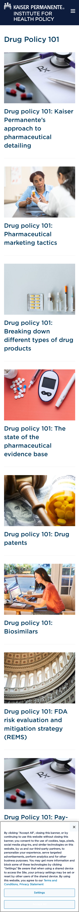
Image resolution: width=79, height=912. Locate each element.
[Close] (74, 827)
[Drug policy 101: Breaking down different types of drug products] (39, 289)
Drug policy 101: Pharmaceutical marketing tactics (30, 234)
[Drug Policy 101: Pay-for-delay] (39, 783)
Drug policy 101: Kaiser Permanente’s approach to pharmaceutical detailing (38, 129)
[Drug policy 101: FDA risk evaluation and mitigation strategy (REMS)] (39, 677)
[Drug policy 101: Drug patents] (39, 500)
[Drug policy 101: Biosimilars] (39, 589)
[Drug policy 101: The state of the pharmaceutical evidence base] (39, 394)
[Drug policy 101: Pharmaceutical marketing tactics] (39, 192)
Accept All (39, 904)
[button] (73, 11)
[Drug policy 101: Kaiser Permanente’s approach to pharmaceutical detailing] (39, 77)
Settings (39, 892)
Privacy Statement (31, 884)
